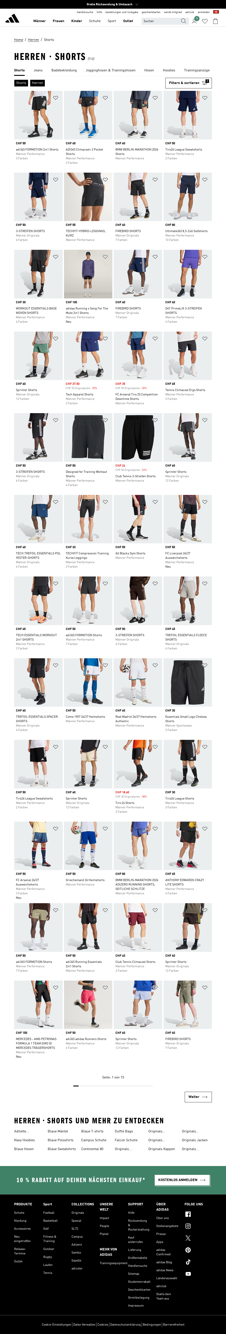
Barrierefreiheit (174, 1324)
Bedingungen (152, 1324)
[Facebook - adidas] (198, 1215)
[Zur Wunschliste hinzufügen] (55, 98)
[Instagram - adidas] (198, 1227)
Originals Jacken (195, 1140)
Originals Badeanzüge (124, 1149)
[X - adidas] (198, 1239)
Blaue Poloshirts (60, 1140)
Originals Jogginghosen (192, 1149)
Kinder (76, 21)
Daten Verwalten (84, 1324)
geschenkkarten (151, 12)
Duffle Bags (124, 1131)
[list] (113, 71)
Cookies (102, 1324)
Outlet (128, 21)
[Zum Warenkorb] (215, 21)
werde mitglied (173, 12)
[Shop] (12, 19)
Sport (112, 21)
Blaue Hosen (24, 1149)
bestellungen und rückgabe (121, 12)
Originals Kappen (161, 1149)
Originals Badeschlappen (160, 1132)
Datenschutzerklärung (125, 1324)
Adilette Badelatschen (24, 1132)
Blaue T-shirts (92, 1131)
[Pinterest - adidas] (198, 1251)
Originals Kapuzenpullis (193, 1132)
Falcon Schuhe (126, 1140)
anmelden (204, 12)
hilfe (99, 12)
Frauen (58, 21)
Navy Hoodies (24, 1140)
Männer (39, 21)
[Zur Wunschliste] (205, 21)
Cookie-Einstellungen (56, 1324)
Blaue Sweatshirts (62, 1149)
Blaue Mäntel (58, 1131)
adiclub (189, 12)
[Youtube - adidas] (198, 1275)
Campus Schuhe (93, 1140)
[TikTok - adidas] (198, 1263)
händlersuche (85, 12)
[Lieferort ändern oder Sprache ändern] (216, 12)
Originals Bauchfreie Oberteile (156, 1141)
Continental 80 (92, 1149)
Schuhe (95, 21)
